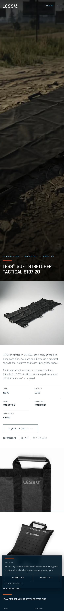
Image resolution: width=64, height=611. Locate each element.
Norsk (49, 5)
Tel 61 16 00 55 (40, 437)
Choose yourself (14, 584)
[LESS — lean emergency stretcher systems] (10, 5)
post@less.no (10, 437)
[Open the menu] (59, 6)
